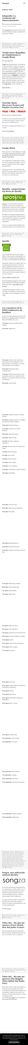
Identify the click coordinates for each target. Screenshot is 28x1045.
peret (6, 864)
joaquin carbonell (9, 860)
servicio (3, 184)
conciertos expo (14, 857)
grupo (19, 140)
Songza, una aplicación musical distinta (13, 873)
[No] (26, 1039)
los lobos (12, 862)
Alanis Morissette (19, 853)
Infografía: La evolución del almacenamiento (10, 18)
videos (10, 143)
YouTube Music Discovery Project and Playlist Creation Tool (13, 105)
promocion (20, 96)
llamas (21, 140)
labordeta (4, 862)
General (23, 43)
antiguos (7, 139)
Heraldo (12, 318)
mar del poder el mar (18, 970)
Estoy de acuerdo (14, 1042)
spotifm (17, 234)
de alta (21, 258)
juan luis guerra (17, 860)
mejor (3, 141)
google (7, 95)
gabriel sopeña (12, 859)
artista (11, 139)
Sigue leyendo (6, 87)
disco (8, 140)
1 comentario (21, 143)
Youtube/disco (10, 131)
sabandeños (10, 866)
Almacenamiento (7, 44)
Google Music (18, 69)
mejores (6, 141)
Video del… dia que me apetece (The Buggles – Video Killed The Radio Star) (13, 979)
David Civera (20, 857)
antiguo (3, 139)
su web (11, 258)
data (10, 46)
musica (3, 47)
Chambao (20, 855)
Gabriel (15, 915)
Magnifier (15, 75)
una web (14, 281)
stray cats (21, 866)
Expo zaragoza (17, 858)
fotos (20, 46)
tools (19, 141)
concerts (4, 857)
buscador (21, 139)
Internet (21, 93)
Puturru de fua (16, 864)
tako (3, 867)
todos (16, 141)
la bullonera (23, 860)
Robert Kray (21, 864)
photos (7, 47)
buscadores (4, 140)
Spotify (20, 234)
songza (18, 916)
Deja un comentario (15, 47)
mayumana (8, 863)
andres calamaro (5, 854)
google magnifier (12, 95)
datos (13, 46)
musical (13, 141)
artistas (14, 139)
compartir (4, 234)
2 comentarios (6, 97)
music (23, 46)
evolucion (17, 46)
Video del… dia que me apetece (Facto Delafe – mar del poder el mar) (13, 925)
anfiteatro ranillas (13, 854)
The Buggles (12, 997)
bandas (3, 95)
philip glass (10, 864)
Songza (9, 908)
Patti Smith (19, 863)
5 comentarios (9, 867)
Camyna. (5, 3)
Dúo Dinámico (10, 858)
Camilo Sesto (9, 855)
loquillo (8, 862)
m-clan (15, 862)
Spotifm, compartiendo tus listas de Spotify (13, 190)
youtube (14, 143)
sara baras (16, 866)
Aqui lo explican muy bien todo (10, 277)
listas (8, 234)
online (15, 916)
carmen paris (15, 855)
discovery (15, 140)
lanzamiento (4, 96)
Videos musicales (10, 853)
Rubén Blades (5, 866)
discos (11, 140)
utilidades (4, 143)
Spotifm (4, 204)
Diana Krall (4, 858)
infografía (7, 30)
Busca (18, 139)
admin (15, 43)
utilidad (22, 141)
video (8, 143)
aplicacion (6, 916)
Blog (20, 43)
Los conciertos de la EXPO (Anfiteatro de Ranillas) (12, 310)
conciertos (8, 857)
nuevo (21, 182)
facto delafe (11, 970)
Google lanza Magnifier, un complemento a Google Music (14, 54)
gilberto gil (17, 859)
